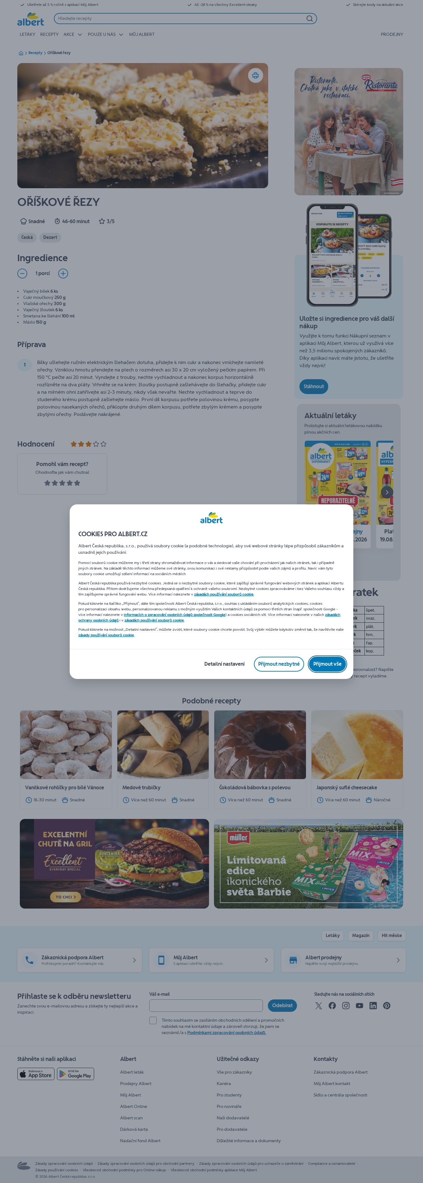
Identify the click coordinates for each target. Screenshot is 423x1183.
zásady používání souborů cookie (106, 635)
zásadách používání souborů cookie (224, 594)
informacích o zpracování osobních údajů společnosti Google (174, 615)
